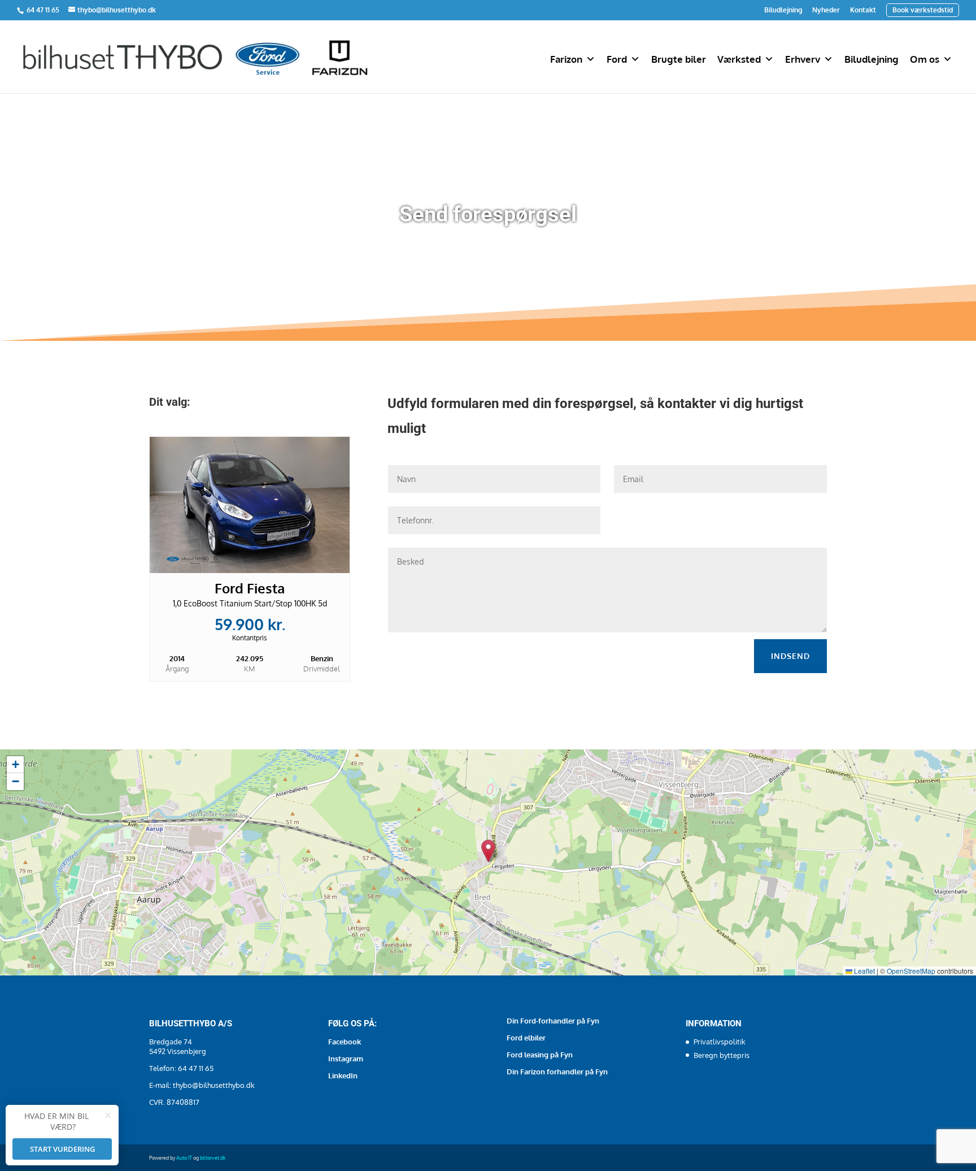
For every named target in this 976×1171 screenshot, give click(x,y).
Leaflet (863, 970)
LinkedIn (343, 1075)
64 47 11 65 (44, 10)
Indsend (790, 656)
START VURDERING (62, 1149)
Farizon (566, 59)
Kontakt (863, 10)
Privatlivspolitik (720, 1041)
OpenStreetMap (911, 970)
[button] (488, 850)
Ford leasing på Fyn (540, 1054)
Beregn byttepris (722, 1055)
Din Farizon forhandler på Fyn (557, 1071)
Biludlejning (783, 10)
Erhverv (802, 59)
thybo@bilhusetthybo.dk (214, 1085)
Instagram (345, 1058)
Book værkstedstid (922, 10)
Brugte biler (678, 59)
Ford (617, 59)
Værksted (739, 59)
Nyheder (826, 10)
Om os (924, 59)
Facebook (344, 1041)
